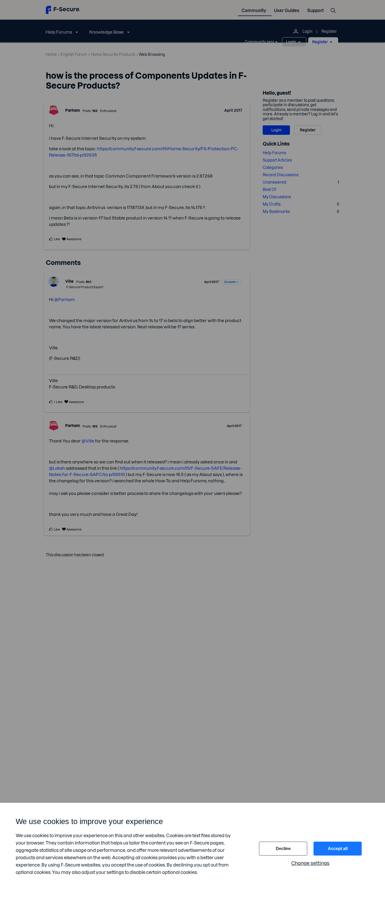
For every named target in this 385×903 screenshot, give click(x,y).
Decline (283, 848)
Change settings (310, 863)
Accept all (338, 848)
